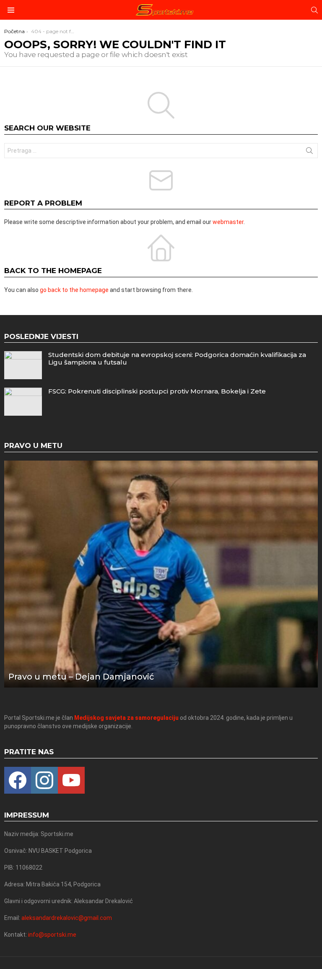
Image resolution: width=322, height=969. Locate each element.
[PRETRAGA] (314, 10)
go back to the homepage (74, 290)
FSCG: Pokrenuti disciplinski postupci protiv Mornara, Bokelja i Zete (157, 391)
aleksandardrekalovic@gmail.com (66, 917)
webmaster (228, 222)
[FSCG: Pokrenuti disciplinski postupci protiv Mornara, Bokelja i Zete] (23, 402)
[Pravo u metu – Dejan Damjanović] (161, 574)
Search (309, 152)
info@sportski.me (52, 934)
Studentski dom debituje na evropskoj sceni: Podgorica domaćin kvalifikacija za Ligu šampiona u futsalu (177, 358)
